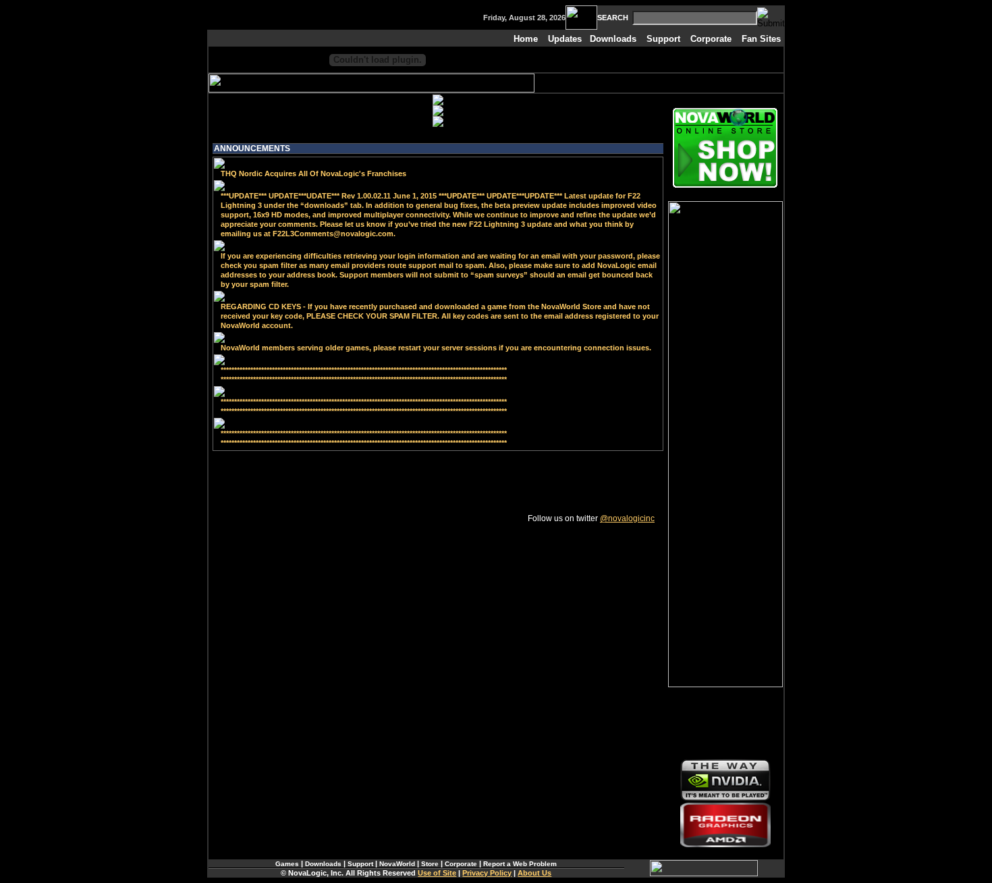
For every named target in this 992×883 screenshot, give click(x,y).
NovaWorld (397, 863)
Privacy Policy (487, 873)
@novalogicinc (627, 518)
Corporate (711, 39)
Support (663, 39)
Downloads (613, 39)
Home (526, 39)
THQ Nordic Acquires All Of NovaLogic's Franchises (313, 173)
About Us (534, 873)
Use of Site (437, 873)
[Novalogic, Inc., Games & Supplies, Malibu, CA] (725, 722)
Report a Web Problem (520, 863)
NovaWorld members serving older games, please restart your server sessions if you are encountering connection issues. (436, 348)
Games (287, 863)
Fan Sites (761, 39)
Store (430, 863)
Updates (565, 39)
